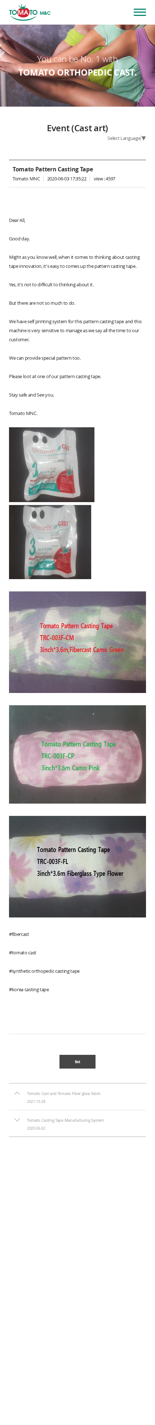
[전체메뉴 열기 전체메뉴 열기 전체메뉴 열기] (140, 12)
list (77, 1062)
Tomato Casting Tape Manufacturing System (65, 1120)
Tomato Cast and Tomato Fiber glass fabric (64, 1093)
